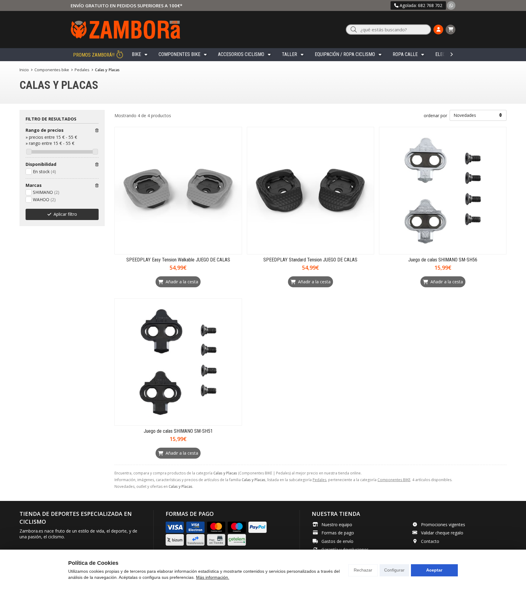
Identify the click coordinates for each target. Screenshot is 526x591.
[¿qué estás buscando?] (388, 30)
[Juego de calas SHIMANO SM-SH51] (178, 362)
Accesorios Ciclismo (241, 54)
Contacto (430, 541)
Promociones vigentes (443, 524)
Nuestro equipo (336, 524)
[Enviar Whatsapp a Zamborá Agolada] (451, 5)
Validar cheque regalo (442, 533)
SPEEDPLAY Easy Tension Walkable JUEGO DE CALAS (178, 260)
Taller (289, 54)
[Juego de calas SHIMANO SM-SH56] (442, 190)
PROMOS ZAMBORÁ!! (93, 55)
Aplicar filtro (65, 214)
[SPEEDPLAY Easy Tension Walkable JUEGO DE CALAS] (178, 190)
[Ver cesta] (450, 29)
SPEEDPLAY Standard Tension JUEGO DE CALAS (310, 260)
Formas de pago (337, 533)
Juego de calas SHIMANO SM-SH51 (178, 431)
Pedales (319, 479)
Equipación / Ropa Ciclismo (345, 54)
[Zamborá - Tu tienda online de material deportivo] (125, 29)
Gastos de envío (337, 541)
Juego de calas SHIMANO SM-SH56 (442, 260)
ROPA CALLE (405, 54)
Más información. (212, 577)
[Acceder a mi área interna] (438, 29)
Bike (136, 54)
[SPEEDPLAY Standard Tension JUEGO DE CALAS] (310, 190)
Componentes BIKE (179, 54)
